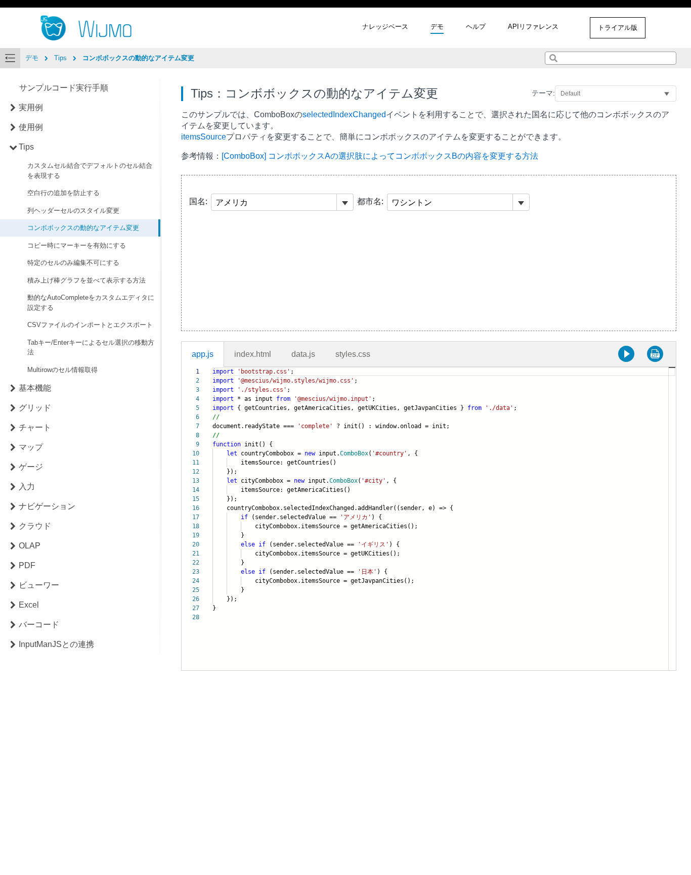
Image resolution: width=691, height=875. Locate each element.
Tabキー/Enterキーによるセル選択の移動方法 (90, 347)
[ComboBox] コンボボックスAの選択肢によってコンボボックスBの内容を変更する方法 (380, 156)
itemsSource (203, 136)
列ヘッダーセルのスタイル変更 (73, 210)
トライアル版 (617, 27)
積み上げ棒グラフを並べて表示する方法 (86, 280)
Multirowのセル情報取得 (62, 370)
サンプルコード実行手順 (63, 88)
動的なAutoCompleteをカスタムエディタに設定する (90, 303)
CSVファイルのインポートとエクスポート (90, 325)
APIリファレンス (533, 26)
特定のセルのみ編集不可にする (73, 263)
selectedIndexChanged (344, 114)
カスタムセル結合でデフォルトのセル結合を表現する (89, 171)
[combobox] (610, 58)
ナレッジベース (385, 26)
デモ (437, 26)
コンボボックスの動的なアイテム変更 (83, 228)
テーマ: (543, 93)
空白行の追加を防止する (63, 193)
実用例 (31, 108)
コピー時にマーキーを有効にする (76, 245)
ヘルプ (476, 26)
